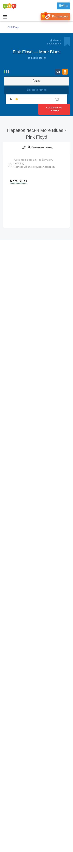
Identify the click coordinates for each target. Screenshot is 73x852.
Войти (63, 5)
